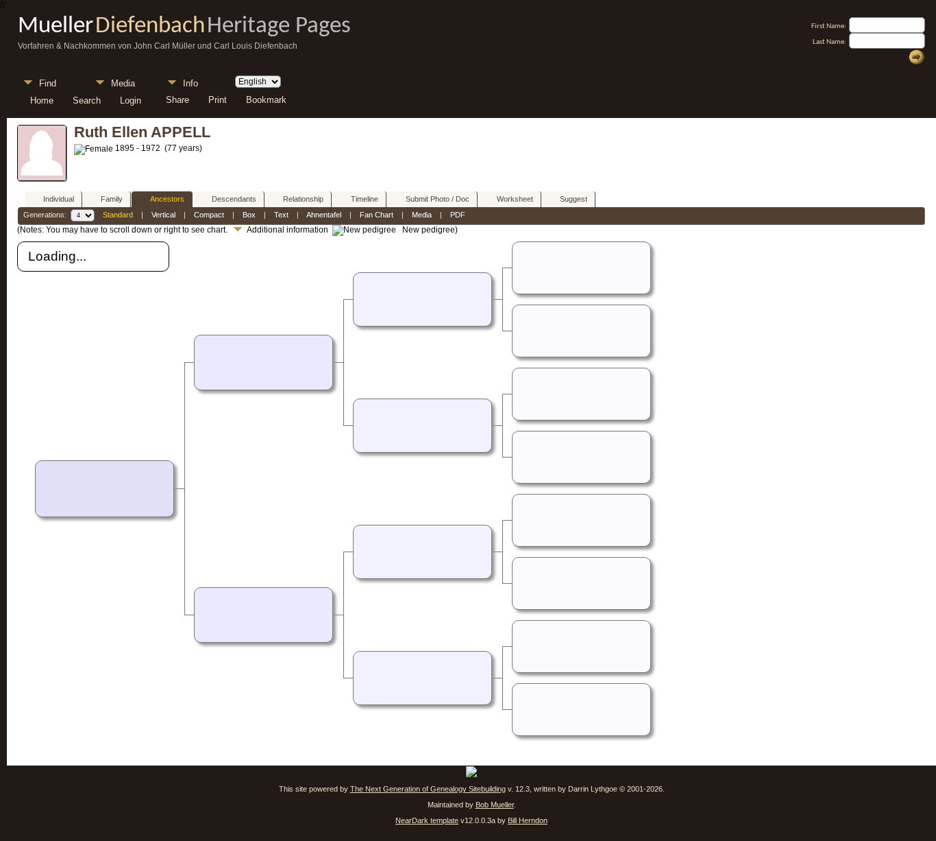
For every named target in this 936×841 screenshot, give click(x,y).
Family (112, 199)
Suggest (573, 199)
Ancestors (167, 199)
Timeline (364, 199)
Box (249, 215)
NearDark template (426, 820)
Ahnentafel (323, 215)
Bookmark (266, 100)
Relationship (303, 199)
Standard (118, 215)
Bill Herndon (527, 820)
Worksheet (515, 199)
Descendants (234, 199)
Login (130, 100)
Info (190, 83)
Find (47, 83)
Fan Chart (376, 215)
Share (177, 100)
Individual (58, 199)
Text (281, 215)
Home (41, 100)
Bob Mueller (495, 805)
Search (87, 100)
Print (217, 100)
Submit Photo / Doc (437, 199)
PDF (457, 215)
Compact (209, 215)
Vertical (163, 215)
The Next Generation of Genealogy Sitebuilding (428, 789)
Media (123, 83)
